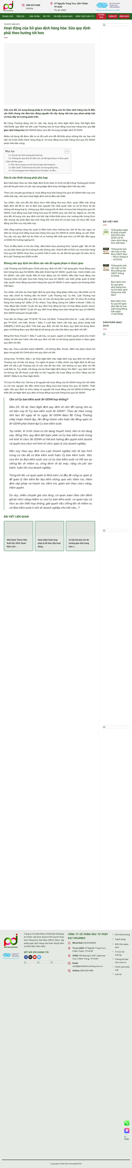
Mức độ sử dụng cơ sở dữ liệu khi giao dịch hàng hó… (33, 164)
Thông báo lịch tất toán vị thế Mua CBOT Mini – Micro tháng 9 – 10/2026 (119, 254)
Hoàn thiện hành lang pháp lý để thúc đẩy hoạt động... (49, 543)
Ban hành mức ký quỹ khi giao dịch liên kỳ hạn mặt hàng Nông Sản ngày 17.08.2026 (119, 307)
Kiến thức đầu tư (85, 16)
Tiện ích (20, 16)
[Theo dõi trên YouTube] (35, 957)
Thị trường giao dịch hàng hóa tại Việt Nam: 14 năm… (34, 170)
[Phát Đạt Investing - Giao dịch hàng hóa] (11, 6)
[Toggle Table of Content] (65, 151)
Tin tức (46, 16)
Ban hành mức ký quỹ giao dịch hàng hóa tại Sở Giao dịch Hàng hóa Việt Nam (119, 288)
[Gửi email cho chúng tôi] (30, 957)
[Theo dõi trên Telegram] (39, 957)
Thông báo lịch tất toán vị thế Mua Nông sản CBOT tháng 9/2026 (119, 270)
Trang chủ (7, 16)
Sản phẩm (34, 16)
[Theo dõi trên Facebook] (26, 957)
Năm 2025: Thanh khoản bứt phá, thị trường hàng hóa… (35, 167)
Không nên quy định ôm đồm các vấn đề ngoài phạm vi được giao (40, 158)
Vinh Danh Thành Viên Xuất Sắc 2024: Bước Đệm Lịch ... (17, 543)
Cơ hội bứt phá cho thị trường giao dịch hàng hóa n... (79, 543)
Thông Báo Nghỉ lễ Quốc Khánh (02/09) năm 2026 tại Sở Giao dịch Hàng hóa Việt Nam (119, 236)
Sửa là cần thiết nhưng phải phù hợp (27, 155)
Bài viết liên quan (15, 161)
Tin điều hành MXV (63, 16)
